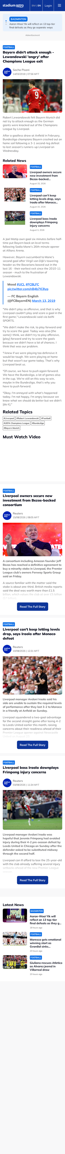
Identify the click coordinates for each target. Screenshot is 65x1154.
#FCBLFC (32, 284)
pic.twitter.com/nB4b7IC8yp (27, 289)
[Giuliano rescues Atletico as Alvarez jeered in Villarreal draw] (15, 962)
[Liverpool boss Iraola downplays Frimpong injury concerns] (15, 218)
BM (34, 5)
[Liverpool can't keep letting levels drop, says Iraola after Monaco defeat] (15, 194)
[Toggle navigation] (59, 5)
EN (39, 5)
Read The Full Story (32, 606)
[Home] (13, 5)
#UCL (21, 284)
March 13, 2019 (43, 301)
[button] (6, 20)
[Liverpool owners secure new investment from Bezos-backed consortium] (15, 171)
